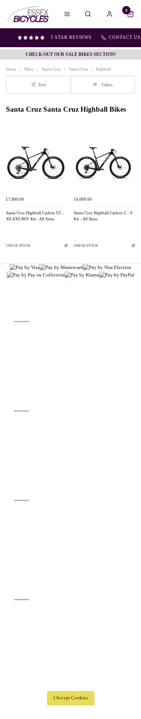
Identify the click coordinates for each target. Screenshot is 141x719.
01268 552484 (31, 611)
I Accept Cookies (70, 698)
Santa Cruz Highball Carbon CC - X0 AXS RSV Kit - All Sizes (35, 216)
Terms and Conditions (36, 372)
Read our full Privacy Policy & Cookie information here (70, 681)
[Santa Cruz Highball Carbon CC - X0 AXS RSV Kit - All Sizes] (37, 162)
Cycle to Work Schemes (38, 461)
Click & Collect (30, 343)
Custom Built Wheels (36, 452)
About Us (23, 422)
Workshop (24, 442)
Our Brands (25, 432)
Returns (22, 362)
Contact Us (25, 621)
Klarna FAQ (26, 471)
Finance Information (34, 352)
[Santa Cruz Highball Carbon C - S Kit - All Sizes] (104, 162)
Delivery (23, 333)
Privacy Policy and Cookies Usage (49, 382)
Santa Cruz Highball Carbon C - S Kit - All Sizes (103, 216)
